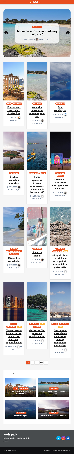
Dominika (14, 248)
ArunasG (42, 37)
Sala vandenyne (37, 32)
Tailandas (37, 326)
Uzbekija (60, 176)
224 (41, 363)
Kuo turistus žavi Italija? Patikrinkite (14, 110)
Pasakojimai (37, 29)
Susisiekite (46, 450)
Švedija (42, 173)
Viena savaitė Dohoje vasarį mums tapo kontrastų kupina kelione (14, 337)
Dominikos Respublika (13, 251)
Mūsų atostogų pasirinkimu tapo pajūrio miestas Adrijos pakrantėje (60, 261)
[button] (68, 32)
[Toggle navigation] (4, 2)
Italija (9, 103)
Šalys (66, 251)
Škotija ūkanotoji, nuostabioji (14, 180)
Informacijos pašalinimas (61, 450)
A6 (21, 346)
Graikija (54, 324)
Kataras (14, 324)
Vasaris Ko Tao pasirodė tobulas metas (37, 334)
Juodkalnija (60, 248)
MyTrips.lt (10, 434)
